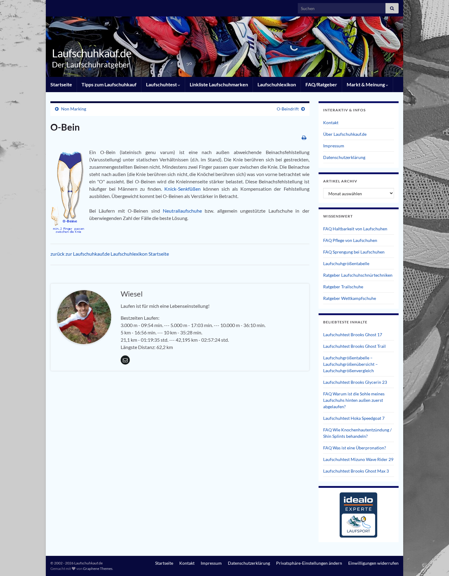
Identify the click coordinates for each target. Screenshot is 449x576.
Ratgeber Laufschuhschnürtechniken (357, 275)
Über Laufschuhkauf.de (345, 134)
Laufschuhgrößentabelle (346, 263)
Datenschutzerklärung (344, 157)
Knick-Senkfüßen (183, 189)
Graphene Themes (97, 568)
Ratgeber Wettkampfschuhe (349, 298)
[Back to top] (435, 562)
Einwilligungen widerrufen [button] (373, 563)
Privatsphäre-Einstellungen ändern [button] (309, 563)
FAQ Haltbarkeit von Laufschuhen (355, 228)
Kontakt (330, 122)
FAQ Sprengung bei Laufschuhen (354, 251)
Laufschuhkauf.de (91, 53)
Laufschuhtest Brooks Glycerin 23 (355, 382)
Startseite (61, 84)
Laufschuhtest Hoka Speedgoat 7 (354, 418)
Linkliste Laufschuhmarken (219, 84)
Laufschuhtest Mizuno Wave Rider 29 (358, 459)
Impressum (333, 145)
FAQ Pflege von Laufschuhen (350, 240)
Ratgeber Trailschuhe (343, 286)
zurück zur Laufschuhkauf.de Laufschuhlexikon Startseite (109, 254)
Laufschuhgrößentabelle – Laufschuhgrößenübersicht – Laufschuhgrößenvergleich (350, 364)
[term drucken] (304, 137)
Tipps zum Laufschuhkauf (109, 84)
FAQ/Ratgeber (321, 84)
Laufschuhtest (162, 84)
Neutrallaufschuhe (184, 211)
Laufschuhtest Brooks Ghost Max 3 (356, 470)
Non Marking (73, 108)
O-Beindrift (288, 108)
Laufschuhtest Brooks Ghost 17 (352, 334)
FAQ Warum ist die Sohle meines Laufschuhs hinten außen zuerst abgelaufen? (354, 400)
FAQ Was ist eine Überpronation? (354, 447)
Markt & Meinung (366, 84)
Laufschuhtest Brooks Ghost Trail (354, 346)
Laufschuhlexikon (276, 84)
